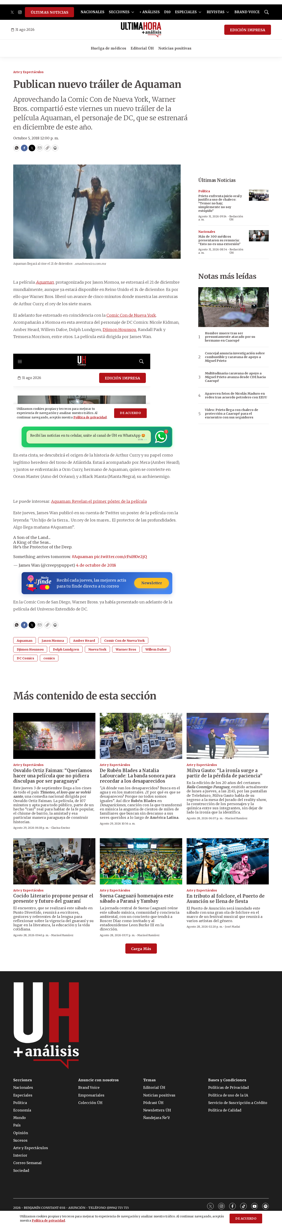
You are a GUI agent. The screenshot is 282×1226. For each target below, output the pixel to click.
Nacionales (206, 232)
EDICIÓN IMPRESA (247, 30)
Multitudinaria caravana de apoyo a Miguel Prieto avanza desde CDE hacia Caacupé (235, 377)
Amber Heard (84, 641)
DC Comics (25, 658)
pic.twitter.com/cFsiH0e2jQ (120, 556)
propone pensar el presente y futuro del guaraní (53, 898)
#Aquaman (82, 556)
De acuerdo (245, 1218)
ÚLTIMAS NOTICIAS (49, 12)
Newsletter (151, 583)
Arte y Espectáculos (28, 72)
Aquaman (45, 282)
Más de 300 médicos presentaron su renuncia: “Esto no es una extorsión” (219, 240)
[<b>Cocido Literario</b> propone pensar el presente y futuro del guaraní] (54, 861)
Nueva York (97, 649)
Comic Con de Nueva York (131, 315)
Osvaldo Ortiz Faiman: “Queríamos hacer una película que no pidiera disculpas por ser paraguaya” (52, 776)
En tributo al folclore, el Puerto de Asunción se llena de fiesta (226, 898)
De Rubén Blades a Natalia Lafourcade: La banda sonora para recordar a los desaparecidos (137, 776)
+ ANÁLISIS (149, 12)
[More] (133, 12)
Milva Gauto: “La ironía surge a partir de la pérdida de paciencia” (224, 773)
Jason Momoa (53, 641)
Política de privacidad (48, 1220)
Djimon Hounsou (119, 329)
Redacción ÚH (236, 218)
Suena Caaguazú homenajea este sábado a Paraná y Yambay (136, 898)
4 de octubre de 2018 (96, 565)
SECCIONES (119, 12)
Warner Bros (126, 649)
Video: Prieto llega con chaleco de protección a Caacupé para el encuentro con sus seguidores (231, 413)
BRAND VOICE (247, 12)
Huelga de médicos (108, 48)
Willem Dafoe (156, 649)
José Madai (232, 926)
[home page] (141, 29)
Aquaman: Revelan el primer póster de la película (99, 501)
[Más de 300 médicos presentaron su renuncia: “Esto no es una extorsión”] (259, 235)
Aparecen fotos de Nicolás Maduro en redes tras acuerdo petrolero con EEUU (236, 395)
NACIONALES (92, 12)
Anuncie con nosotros (98, 1080)
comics (49, 658)
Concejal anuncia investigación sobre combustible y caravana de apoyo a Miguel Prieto (235, 356)
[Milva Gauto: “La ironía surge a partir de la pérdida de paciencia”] (228, 736)
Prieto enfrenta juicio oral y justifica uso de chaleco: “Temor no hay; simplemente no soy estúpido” (220, 203)
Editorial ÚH (142, 48)
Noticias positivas (174, 48)
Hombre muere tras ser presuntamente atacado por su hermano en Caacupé (230, 336)
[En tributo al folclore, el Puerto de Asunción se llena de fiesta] (228, 861)
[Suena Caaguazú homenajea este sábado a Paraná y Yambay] (141, 861)
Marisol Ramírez (236, 818)
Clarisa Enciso (60, 827)
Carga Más (141, 949)
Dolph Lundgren (66, 649)
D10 (167, 12)
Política (204, 191)
